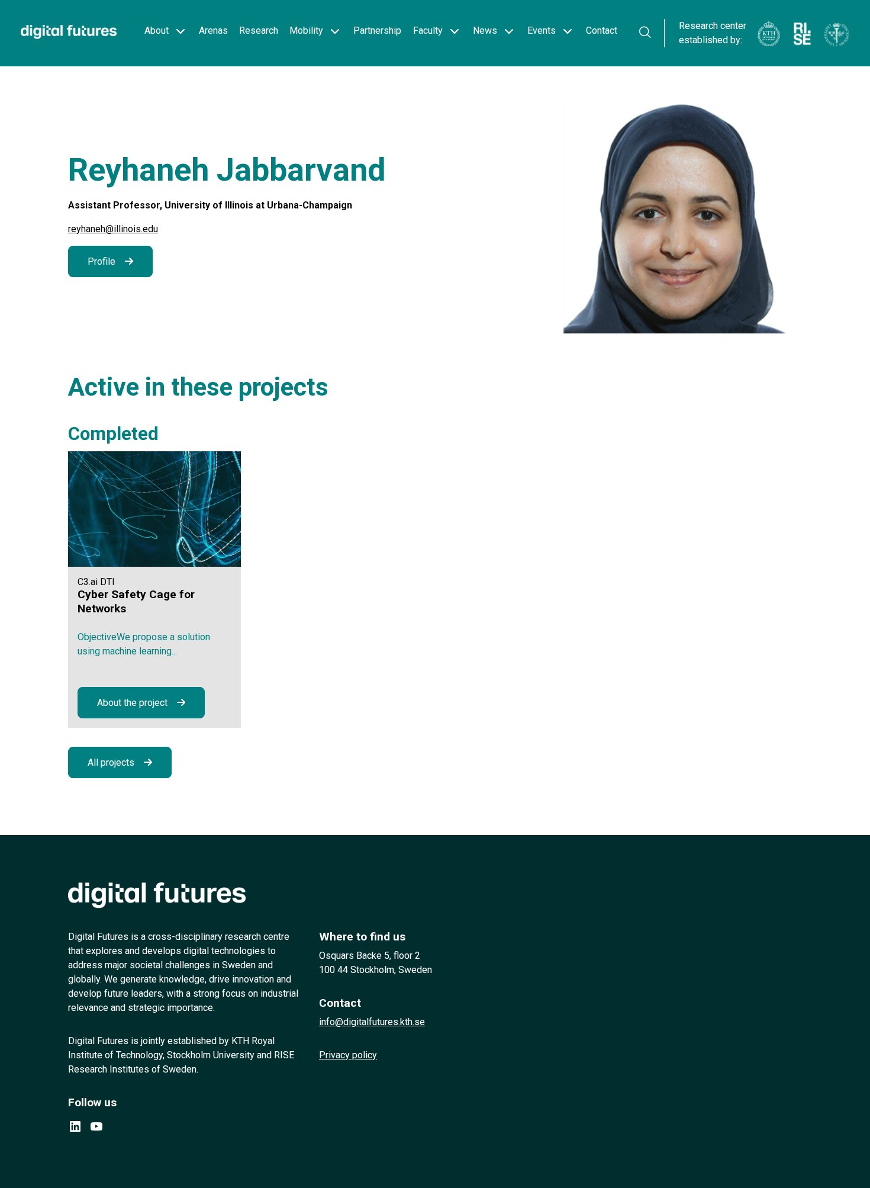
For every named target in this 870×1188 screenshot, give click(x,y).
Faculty (428, 30)
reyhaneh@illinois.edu (113, 229)
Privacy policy (348, 1055)
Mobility (306, 30)
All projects (111, 762)
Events (541, 30)
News (485, 30)
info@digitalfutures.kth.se (372, 1022)
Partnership (377, 30)
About (156, 30)
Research (258, 30)
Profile (101, 261)
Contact (601, 30)
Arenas (213, 30)
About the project (132, 702)
